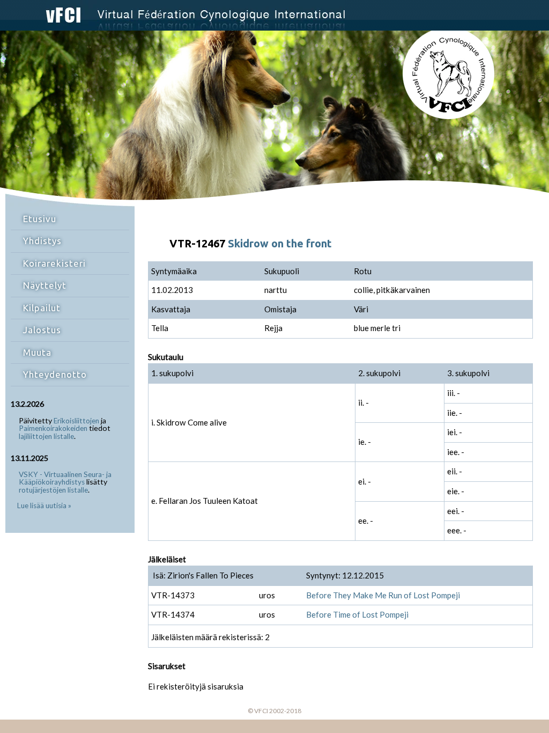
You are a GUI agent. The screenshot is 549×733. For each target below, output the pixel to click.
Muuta (37, 352)
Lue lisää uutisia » (44, 505)
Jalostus (42, 330)
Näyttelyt (44, 285)
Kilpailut (42, 308)
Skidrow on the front (280, 243)
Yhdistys (42, 241)
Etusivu (39, 219)
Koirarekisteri (54, 263)
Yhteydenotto (55, 374)
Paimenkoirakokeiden (53, 428)
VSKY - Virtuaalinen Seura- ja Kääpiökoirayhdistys (65, 478)
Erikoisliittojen (76, 420)
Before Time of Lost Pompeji (357, 614)
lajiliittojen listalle (46, 436)
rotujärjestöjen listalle (53, 490)
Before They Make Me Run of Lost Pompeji (383, 595)
